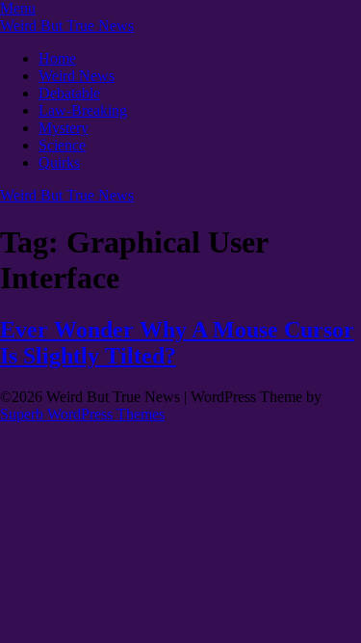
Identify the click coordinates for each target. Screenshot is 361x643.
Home (57, 58)
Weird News (77, 75)
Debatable (69, 93)
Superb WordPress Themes (82, 414)
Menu (18, 8)
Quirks (59, 162)
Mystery (64, 128)
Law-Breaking (83, 110)
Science (62, 145)
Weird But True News (67, 25)
